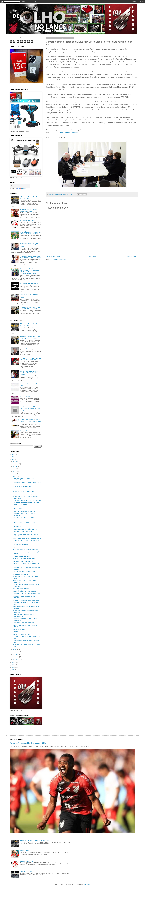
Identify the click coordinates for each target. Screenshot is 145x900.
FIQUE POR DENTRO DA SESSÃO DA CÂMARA (27, 500)
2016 (13, 457)
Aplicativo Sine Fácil (18, 631)
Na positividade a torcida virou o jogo (23, 491)
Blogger (87, 884)
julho (14, 476)
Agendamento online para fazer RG (23, 531)
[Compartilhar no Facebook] (84, 194)
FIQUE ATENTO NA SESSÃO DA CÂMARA (25, 547)
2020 (13, 667)
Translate (24, 188)
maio (14, 471)
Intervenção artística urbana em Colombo (25, 591)
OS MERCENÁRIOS (26, 871)
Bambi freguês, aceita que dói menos (23, 489)
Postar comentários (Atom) (58, 259)
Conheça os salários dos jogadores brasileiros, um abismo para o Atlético (30, 420)
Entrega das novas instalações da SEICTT (25, 522)
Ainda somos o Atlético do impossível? (24, 622)
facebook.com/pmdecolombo (68, 132)
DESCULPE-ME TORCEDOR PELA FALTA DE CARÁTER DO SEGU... (26, 503)
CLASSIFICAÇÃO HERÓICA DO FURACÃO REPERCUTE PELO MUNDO (29, 372)
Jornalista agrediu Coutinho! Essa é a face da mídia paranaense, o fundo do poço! (30, 408)
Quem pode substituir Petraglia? (22, 588)
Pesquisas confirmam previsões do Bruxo (25, 529)
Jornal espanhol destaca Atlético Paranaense (26, 549)
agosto (15, 649)
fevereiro (15, 464)
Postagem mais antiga (130, 256)
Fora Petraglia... (24, 348)
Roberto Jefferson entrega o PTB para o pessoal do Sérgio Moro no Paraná (29, 245)
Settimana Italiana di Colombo (21, 634)
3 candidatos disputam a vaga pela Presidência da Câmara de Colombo (30, 256)
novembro (16, 657)
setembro (16, 652)
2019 (13, 665)
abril (14, 469)
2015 (13, 454)
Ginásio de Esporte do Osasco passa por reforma (27, 538)
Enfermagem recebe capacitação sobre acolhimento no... (24, 479)
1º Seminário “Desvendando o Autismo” (24, 511)
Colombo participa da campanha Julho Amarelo (26, 593)
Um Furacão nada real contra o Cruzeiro (24, 558)
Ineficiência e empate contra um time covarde (26, 600)
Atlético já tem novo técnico (20, 544)
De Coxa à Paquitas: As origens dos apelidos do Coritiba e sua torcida (30, 232)
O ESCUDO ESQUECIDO (27, 221)
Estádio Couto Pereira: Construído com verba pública (30, 197)
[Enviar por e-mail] (78, 194)
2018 (13, 662)
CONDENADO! (24, 851)
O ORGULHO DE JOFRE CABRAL (23, 561)
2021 (13, 670)
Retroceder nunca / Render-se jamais (23, 517)
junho (15, 474)
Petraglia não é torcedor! (27, 431)
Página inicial (92, 256)
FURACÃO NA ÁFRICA (19, 520)
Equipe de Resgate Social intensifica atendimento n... (23, 615)
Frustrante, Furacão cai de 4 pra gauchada (25, 494)
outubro (15, 654)
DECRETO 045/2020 (26, 396)
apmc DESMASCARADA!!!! (20, 574)
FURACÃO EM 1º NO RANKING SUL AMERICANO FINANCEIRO (30, 359)
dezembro (16, 659)
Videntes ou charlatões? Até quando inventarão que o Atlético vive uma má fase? (30, 296)
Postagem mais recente (53, 256)
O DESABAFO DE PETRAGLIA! (29, 283)
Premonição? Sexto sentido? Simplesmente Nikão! (28, 210)
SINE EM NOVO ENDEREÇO (21, 556)
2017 (13, 459)
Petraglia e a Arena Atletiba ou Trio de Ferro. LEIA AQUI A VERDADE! (30, 307)
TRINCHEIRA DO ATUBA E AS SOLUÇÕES (25, 486)
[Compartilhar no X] (82, 194)
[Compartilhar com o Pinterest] (86, 194)
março (15, 466)
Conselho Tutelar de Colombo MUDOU (24, 571)
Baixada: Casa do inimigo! (20, 629)
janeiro (15, 461)
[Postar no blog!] (80, 194)
